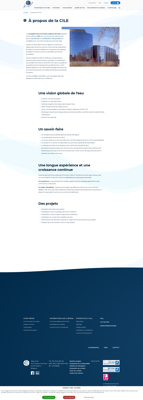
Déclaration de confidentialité (80, 363)
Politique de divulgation (77, 366)
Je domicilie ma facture (30, 330)
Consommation (67, 7)
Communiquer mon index (42, 7)
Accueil (26, 12)
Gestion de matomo (76, 373)
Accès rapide (29, 318)
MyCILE (114, 3)
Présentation (79, 321)
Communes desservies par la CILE (59, 321)
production (36, 38)
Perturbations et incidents (57, 324)
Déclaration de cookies (77, 368)
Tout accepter (49, 397)
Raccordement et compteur (96, 7)
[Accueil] (29, 4)
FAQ (101, 318)
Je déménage (112, 7)
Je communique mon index (31, 321)
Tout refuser (69, 397)
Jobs (99, 2)
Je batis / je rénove (29, 324)
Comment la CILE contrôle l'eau (59, 327)
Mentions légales (75, 361)
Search (119, 8)
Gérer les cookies (76, 371)
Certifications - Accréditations (84, 330)
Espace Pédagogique (108, 326)
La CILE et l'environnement (84, 333)
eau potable (56, 38)
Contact (106, 2)
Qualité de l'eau (80, 7)
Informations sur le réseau (61, 318)
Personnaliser (89, 397)
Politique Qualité (81, 327)
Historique (79, 324)
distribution (47, 38)
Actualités (104, 322)
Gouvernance (92, 2)
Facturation (56, 7)
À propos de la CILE (84, 318)
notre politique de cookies (112, 392)
